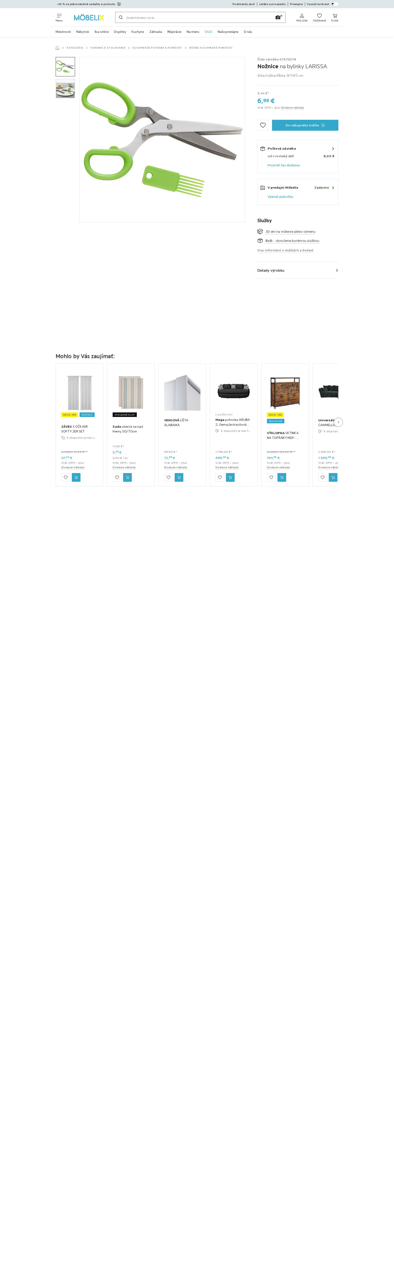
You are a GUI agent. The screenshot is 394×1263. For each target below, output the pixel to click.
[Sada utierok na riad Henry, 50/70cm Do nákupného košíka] (127, 477)
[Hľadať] (120, 17)
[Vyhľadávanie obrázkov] (277, 17)
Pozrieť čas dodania (284, 165)
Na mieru (193, 32)
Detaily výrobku (271, 270)
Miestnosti (63, 32)
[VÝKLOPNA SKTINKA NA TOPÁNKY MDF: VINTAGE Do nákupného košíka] (281, 477)
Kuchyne (138, 32)
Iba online (102, 32)
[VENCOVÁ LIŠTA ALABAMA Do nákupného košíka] (179, 477)
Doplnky (120, 32)
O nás (248, 32)
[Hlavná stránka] (57, 48)
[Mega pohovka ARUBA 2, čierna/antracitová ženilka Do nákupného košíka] (230, 477)
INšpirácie (174, 32)
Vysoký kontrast (318, 4)
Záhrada (155, 32)
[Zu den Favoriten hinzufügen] (262, 125)
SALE (208, 32)
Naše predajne (228, 32)
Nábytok (82, 32)
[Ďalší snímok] (338, 422)
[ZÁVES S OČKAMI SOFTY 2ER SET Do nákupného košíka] (76, 477)
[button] (65, 66)
